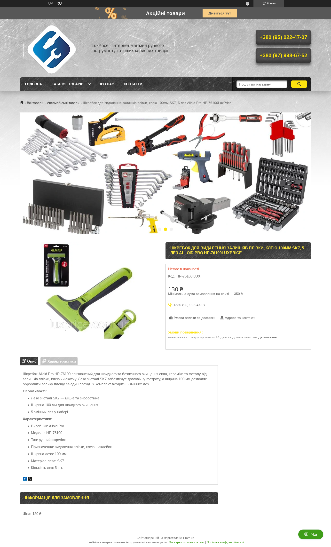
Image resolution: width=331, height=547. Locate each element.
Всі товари (35, 103)
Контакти (133, 84)
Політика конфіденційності (225, 542)
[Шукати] (299, 84)
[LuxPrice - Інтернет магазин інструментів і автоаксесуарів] (51, 48)
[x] (30, 479)
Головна (33, 84)
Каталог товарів (67, 84)
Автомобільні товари (63, 103)
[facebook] (25, 479)
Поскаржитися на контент (187, 542)
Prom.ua (188, 538)
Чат (314, 534)
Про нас (106, 84)
